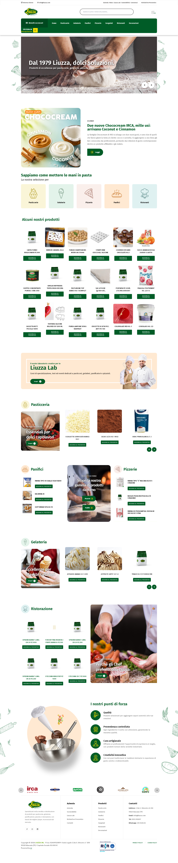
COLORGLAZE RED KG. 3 (123, 326)
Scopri (36, 381)
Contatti (70, 823)
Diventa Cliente (28, 2)
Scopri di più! (66, 73)
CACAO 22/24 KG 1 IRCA (109, 437)
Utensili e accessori (35, 23)
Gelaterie (77, 23)
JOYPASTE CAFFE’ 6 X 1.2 (110, 574)
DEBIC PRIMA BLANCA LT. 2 (142, 437)
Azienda (106, 2)
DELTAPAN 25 (39, 494)
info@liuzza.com (44, 2)
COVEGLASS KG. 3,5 (146, 326)
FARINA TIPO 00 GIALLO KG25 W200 (48, 481)
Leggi (97, 152)
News (111, 2)
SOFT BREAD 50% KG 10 (44, 507)
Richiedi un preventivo (148, 2)
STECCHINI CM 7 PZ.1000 (77, 676)
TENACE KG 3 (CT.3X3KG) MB (142, 574)
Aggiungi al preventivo (32, 258)
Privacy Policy (138, 843)
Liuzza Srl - (40, 843)
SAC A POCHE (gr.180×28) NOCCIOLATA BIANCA (100, 290)
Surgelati (109, 23)
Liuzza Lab (117, 2)
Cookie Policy (152, 843)
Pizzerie (98, 23)
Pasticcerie (64, 23)
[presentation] (149, 449)
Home (54, 23)
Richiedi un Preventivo (75, 819)
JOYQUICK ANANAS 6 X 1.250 (77, 574)
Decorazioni (134, 23)
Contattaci (134, 2)
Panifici (88, 23)
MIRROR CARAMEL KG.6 (55, 250)
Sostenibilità (125, 2)
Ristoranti (121, 23)
